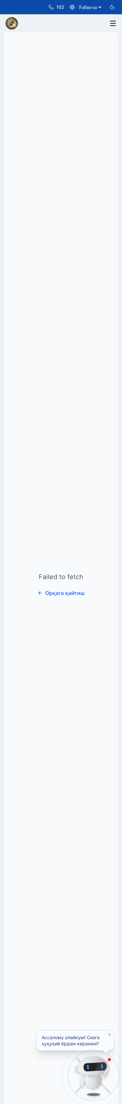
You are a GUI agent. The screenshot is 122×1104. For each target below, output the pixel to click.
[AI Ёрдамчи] (93, 1075)
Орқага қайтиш (65, 593)
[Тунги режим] (112, 7)
